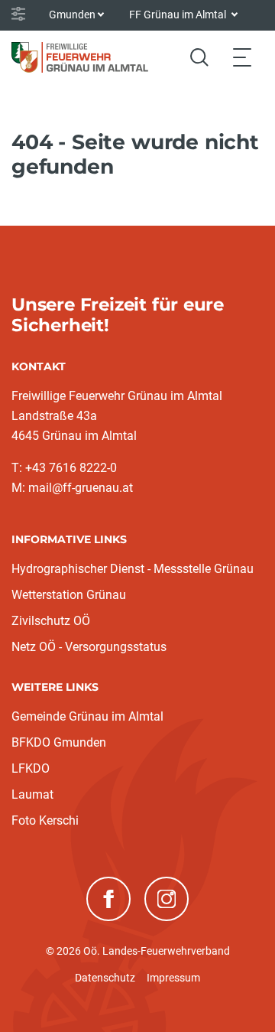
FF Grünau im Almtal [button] (178, 14)
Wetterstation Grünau (68, 595)
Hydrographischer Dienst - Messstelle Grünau (132, 569)
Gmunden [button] (72, 14)
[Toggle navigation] (242, 57)
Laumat (32, 794)
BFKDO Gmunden (58, 742)
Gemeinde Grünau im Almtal (87, 716)
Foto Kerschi (45, 820)
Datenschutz (105, 978)
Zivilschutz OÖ (50, 621)
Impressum (173, 978)
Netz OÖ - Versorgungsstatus (89, 647)
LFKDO (30, 768)
